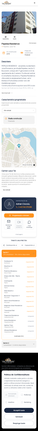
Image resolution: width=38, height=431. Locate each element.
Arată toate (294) (19, 336)
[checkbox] (6, 395)
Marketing (27, 402)
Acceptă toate (19, 410)
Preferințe (27, 395)
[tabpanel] (19, 120)
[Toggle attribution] (34, 165)
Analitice (11, 402)
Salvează (19, 417)
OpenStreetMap (28, 165)
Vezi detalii (6, 190)
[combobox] (19, 110)
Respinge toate (19, 423)
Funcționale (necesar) (12, 395)
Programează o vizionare (20, 215)
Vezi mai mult (6, 93)
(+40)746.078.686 (25, 207)
